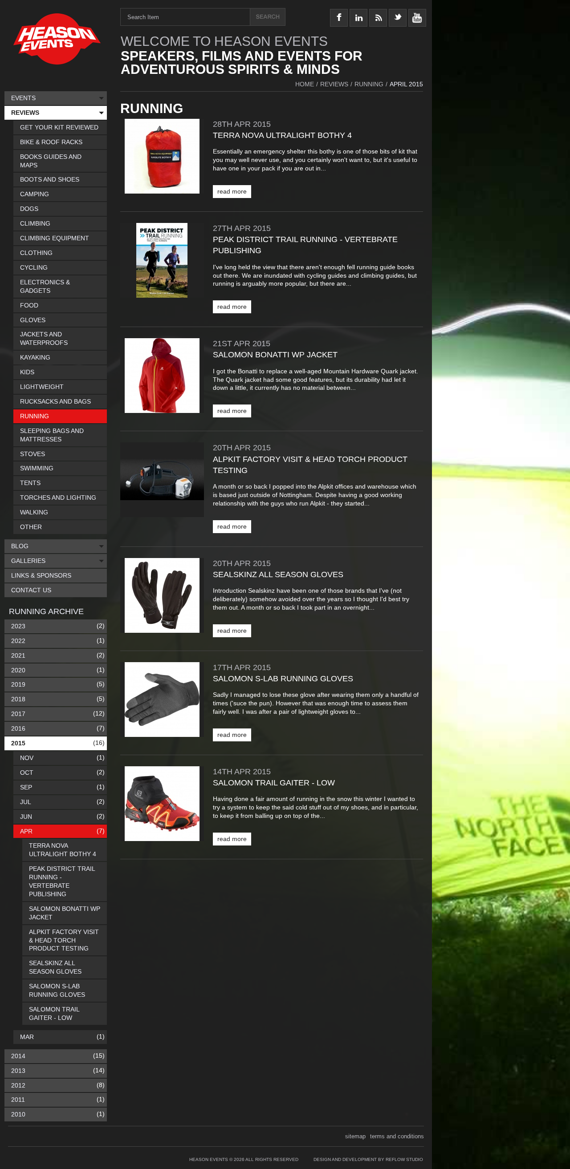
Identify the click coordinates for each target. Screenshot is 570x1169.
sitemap (355, 1136)
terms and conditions (397, 1136)
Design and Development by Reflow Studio (368, 1159)
